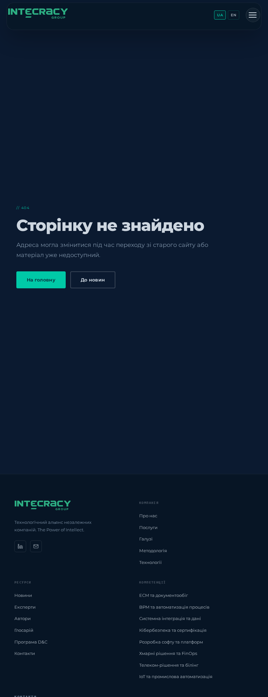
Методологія (153, 550)
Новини (23, 595)
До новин (93, 280)
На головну (41, 280)
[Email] (36, 546)
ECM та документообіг (163, 595)
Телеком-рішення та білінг (168, 665)
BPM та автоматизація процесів (174, 607)
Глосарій (23, 630)
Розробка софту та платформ (171, 641)
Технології (150, 562)
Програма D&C (30, 641)
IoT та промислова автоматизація (175, 676)
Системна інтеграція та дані (170, 618)
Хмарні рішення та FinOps (168, 653)
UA (220, 15)
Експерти (25, 607)
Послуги (148, 527)
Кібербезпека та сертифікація (173, 630)
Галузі (146, 538)
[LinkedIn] (20, 546)
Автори (22, 618)
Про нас (148, 515)
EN (233, 15)
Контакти (24, 653)
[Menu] (253, 15)
